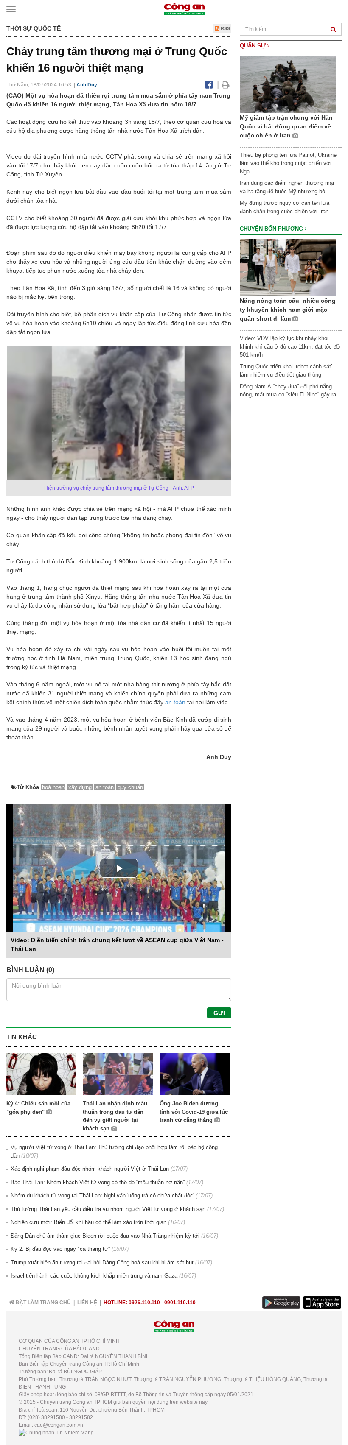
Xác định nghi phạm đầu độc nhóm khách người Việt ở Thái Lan (90, 1169)
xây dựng (80, 787)
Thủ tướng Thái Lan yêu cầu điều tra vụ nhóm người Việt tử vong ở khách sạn (108, 1209)
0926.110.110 (144, 1303)
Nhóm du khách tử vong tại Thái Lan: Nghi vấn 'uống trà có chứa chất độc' (102, 1195)
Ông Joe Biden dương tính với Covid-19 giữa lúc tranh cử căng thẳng (194, 1111)
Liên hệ (87, 1303)
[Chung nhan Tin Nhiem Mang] (56, 1433)
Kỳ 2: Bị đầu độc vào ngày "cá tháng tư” (60, 1249)
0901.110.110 (180, 1303)
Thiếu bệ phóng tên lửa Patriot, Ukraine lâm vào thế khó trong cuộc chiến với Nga (288, 163)
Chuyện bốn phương (272, 229)
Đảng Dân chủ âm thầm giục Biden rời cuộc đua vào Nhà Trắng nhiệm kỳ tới (105, 1236)
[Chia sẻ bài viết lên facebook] (209, 84)
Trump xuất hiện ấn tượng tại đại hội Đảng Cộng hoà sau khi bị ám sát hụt (102, 1262)
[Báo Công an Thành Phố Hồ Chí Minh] (184, 9)
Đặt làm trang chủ (42, 1303)
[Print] (226, 84)
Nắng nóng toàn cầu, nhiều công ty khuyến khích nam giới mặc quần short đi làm (288, 309)
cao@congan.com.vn (58, 1425)
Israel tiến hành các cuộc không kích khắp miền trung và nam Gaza (94, 1275)
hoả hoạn (53, 787)
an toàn (174, 702)
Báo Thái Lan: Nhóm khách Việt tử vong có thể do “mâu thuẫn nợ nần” (98, 1182)
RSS (224, 28)
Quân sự (253, 45)
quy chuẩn (130, 787)
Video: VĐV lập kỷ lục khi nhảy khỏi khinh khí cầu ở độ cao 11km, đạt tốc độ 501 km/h (290, 346)
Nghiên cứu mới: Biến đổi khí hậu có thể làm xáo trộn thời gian (88, 1222)
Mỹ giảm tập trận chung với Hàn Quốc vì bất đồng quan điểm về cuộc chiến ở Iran (286, 126)
